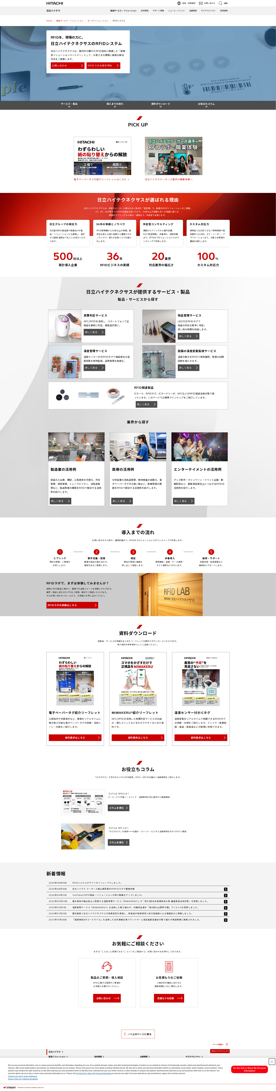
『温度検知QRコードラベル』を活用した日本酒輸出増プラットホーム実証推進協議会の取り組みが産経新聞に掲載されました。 (137, 919)
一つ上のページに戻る (140, 1034)
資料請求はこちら (75, 737)
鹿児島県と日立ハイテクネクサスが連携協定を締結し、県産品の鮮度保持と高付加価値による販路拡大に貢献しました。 (132, 913)
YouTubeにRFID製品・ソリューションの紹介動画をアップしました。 (108, 895)
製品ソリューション (57, 1056)
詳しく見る (91, 332)
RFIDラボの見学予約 (100, 65)
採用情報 (224, 10)
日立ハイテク (55, 1052)
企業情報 (193, 10)
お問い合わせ (59, 65)
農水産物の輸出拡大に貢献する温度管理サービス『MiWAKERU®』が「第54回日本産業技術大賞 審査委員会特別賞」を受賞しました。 (140, 901)
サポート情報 (158, 10)
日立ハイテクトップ (219, 1051)
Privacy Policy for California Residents (23, 1079)
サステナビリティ (208, 10)
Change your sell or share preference (22, 1076)
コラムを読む (116, 807)
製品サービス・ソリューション (123, 10)
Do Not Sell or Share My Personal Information (94, 1073)
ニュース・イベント (176, 10)
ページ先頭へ (218, 1044)
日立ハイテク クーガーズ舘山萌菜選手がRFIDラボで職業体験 (103, 889)
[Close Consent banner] (272, 1061)
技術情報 (144, 10)
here (87, 1068)
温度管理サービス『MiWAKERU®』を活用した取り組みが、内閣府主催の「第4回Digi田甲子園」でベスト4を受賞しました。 (136, 907)
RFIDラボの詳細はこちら (62, 605)
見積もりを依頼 (165, 998)
